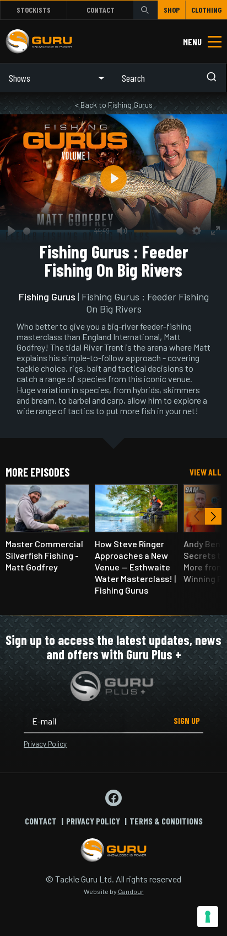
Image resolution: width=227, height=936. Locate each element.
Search (145, 9)
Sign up (187, 720)
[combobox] (170, 78)
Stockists (34, 9)
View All (205, 472)
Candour (131, 891)
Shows (19, 78)
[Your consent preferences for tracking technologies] (207, 916)
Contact (101, 9)
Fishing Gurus (47, 296)
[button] (213, 516)
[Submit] (215, 78)
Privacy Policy (45, 743)
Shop (172, 9)
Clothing (206, 9)
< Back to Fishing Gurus (114, 104)
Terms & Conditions (166, 821)
